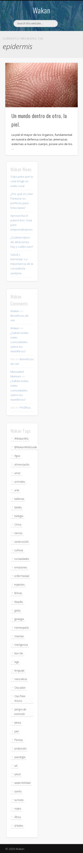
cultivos (18, 550)
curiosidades (21, 559)
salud (17, 774)
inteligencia (21, 645)
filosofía (18, 602)
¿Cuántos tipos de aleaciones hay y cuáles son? (21, 242)
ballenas (19, 499)
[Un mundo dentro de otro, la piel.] (41, 85)
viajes (17, 808)
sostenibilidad (22, 783)
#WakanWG (21, 438)
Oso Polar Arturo (20, 698)
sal (15, 766)
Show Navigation (67, 39)
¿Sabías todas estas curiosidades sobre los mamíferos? (19, 342)
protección (20, 748)
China (17, 524)
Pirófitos (25, 407)
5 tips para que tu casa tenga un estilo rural (21, 181)
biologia (18, 516)
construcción (21, 542)
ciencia (18, 533)
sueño (17, 791)
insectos (19, 636)
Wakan (41, 10)
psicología (19, 757)
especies (19, 584)
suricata (18, 800)
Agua (17, 456)
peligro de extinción (20, 711)
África (17, 817)
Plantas (18, 740)
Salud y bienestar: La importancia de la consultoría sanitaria (21, 264)
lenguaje (19, 670)
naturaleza (20, 679)
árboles (18, 826)
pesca (17, 722)
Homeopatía (21, 627)
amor (17, 473)
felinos (18, 593)
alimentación (21, 464)
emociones (20, 567)
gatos (17, 610)
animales (19, 482)
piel (16, 731)
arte (16, 490)
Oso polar (20, 687)
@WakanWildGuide (25, 447)
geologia (19, 619)
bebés (18, 507)
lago (16, 662)
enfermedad (21, 576)
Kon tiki (18, 653)
